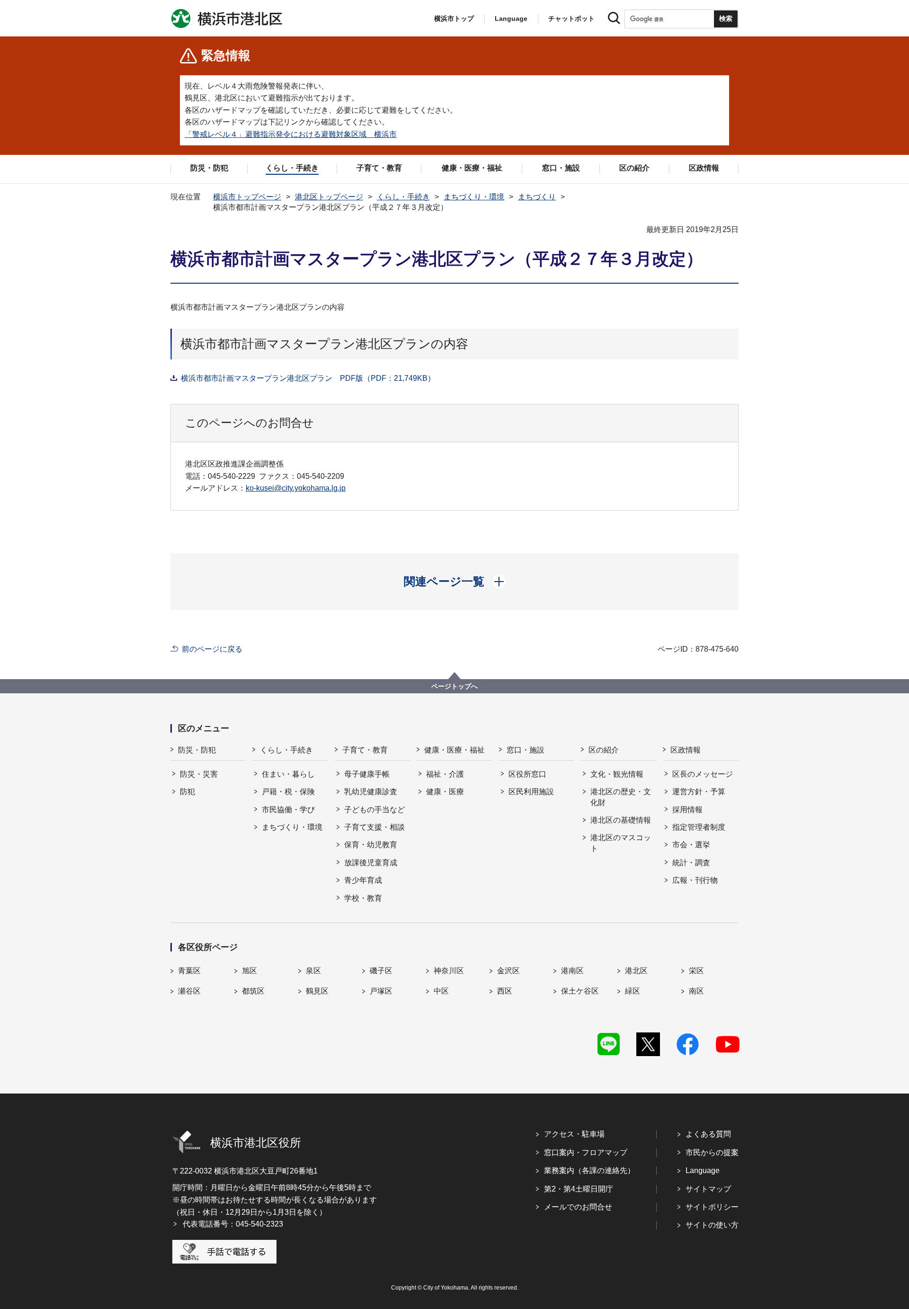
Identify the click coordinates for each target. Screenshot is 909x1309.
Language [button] (511, 18)
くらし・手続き (403, 197)
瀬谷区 (189, 991)
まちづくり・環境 (474, 197)
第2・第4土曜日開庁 (578, 1189)
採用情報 (687, 810)
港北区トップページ (329, 197)
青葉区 (189, 971)
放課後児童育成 (370, 863)
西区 (504, 991)
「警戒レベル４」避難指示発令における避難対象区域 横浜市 (291, 134)
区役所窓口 (527, 774)
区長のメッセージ (702, 774)
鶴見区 (317, 991)
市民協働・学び (288, 810)
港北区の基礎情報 (620, 820)
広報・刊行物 (695, 880)
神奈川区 (449, 971)
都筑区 (253, 991)
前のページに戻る (212, 649)
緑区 (632, 991)
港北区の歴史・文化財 (620, 797)
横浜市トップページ (247, 197)
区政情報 (685, 750)
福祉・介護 (445, 774)
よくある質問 (708, 1134)
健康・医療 (445, 792)
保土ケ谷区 (580, 991)
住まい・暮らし (288, 774)
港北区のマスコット (620, 843)
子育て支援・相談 (374, 827)
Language (703, 1170)
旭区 (249, 971)
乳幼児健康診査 (370, 792)
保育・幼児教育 (370, 845)
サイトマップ (708, 1189)
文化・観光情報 (616, 774)
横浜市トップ (454, 18)
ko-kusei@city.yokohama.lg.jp (296, 488)
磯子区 (381, 971)
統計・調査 (691, 863)
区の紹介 (603, 750)
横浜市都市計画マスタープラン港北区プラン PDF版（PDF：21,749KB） (308, 378)
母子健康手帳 (367, 774)
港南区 (572, 971)
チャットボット (571, 18)
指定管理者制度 (698, 827)
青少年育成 (363, 880)
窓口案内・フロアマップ (585, 1152)
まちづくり (537, 197)
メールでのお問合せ (578, 1207)
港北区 (636, 971)
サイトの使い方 (712, 1225)
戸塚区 (381, 991)
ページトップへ (454, 686)
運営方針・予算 (698, 792)
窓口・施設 (525, 750)
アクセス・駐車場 (574, 1134)
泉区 (313, 971)
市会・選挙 (691, 845)
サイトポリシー (712, 1207)
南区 (696, 991)
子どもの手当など (374, 810)
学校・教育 (363, 898)
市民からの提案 (712, 1152)
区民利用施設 (531, 792)
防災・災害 (199, 774)
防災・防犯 (197, 750)
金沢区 (508, 971)
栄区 (696, 971)
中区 (441, 991)
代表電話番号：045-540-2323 (233, 1224)
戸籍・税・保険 (288, 792)
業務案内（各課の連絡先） (589, 1170)
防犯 (187, 792)
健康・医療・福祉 (454, 750)
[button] (455, 581)
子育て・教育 (365, 750)
